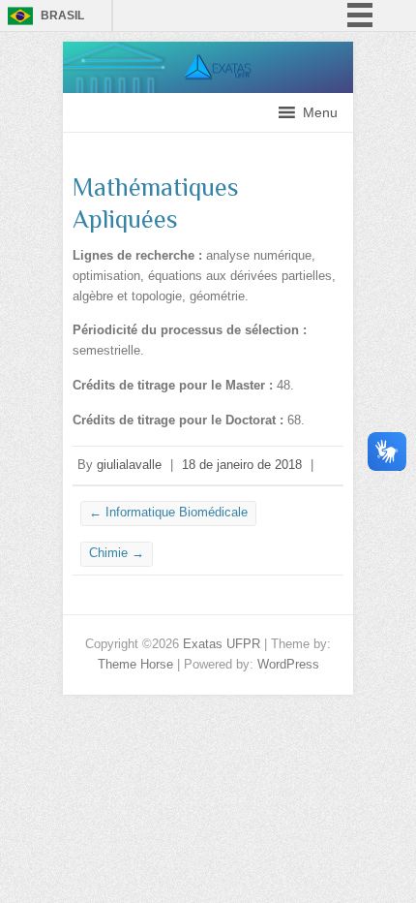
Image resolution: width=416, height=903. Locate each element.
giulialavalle (129, 464)
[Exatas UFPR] (208, 51)
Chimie (116, 552)
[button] (320, 112)
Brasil (62, 15)
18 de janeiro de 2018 (242, 464)
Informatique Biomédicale (168, 512)
